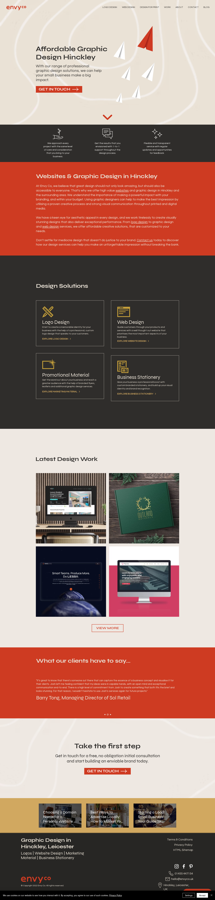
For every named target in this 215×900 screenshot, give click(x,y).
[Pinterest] (191, 866)
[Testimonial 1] (104, 714)
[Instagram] (176, 866)
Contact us (145, 240)
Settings (188, 895)
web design (50, 226)
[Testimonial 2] (108, 714)
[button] (150, 7)
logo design (139, 222)
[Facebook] (184, 866)
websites (122, 190)
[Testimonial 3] (110, 714)
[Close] (211, 895)
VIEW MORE (107, 628)
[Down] (107, 117)
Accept (202, 895)
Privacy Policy (115, 895)
